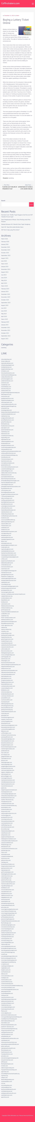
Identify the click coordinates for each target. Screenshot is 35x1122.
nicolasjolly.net (5, 702)
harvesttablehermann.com (8, 482)
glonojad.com (5, 715)
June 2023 (4, 311)
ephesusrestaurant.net (7, 1001)
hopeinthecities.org (6, 637)
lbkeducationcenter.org (7, 606)
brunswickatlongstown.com (8, 747)
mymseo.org (4, 1075)
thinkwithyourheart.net (7, 514)
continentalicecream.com (8, 686)
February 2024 (5, 288)
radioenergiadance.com (7, 441)
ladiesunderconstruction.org (8, 473)
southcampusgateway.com (8, 447)
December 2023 (5, 294)
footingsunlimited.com (7, 936)
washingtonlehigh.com (7, 966)
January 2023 (4, 325)
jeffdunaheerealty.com (7, 917)
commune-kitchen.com (7, 696)
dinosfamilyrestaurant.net (8, 478)
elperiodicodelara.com (7, 363)
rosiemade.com (5, 547)
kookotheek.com (5, 443)
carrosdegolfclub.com (7, 484)
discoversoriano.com (6, 651)
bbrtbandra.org (5, 424)
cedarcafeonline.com (7, 377)
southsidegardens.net (7, 993)
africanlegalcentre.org (7, 705)
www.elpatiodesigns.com (8, 1007)
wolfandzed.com (5, 972)
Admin (17, 15)
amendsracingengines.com (8, 925)
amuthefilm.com (5, 698)
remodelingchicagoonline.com (9, 956)
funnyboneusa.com (6, 801)
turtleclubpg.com (6, 815)
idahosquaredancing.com (7, 521)
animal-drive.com (6, 860)
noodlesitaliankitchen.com (8, 414)
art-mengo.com (5, 754)
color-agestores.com (7, 625)
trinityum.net (4, 995)
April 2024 (4, 283)
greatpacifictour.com (6, 817)
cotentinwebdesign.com (7, 469)
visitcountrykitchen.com (7, 770)
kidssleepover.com (6, 394)
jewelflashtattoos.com (7, 420)
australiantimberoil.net (7, 476)
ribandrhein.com (5, 600)
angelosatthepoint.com (7, 837)
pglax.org (3, 788)
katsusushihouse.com (7, 707)
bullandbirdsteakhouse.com (8, 948)
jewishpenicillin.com (6, 590)
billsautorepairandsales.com (9, 1024)
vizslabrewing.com (6, 533)
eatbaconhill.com (6, 390)
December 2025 (5, 247)
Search (3, 200)
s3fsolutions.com (6, 490)
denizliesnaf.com (5, 846)
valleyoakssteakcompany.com (9, 840)
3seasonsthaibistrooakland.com (10, 611)
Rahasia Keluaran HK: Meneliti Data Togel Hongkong (15, 224)
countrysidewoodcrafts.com (9, 404)
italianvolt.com (5, 529)
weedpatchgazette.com (7, 539)
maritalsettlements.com (8, 780)
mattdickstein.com (6, 891)
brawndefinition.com (6, 684)
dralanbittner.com (6, 535)
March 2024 (4, 286)
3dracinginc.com (5, 660)
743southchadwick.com (7, 496)
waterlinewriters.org (6, 876)
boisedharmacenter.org (7, 623)
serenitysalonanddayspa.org (8, 375)
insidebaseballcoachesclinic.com (10, 1038)
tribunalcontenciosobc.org (8, 672)
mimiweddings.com (6, 1087)
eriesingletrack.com (6, 543)
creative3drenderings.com (8, 882)
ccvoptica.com (5, 964)
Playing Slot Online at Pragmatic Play (9, 187)
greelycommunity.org (7, 709)
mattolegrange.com (6, 764)
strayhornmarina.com (7, 680)
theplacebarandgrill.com (7, 831)
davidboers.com (5, 887)
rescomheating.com (6, 1085)
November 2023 (5, 297)
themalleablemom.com (7, 741)
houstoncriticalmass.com (8, 662)
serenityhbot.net (5, 901)
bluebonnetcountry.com (7, 426)
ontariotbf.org (5, 408)
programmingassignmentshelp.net (10, 392)
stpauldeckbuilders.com (7, 934)
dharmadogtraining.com (7, 1079)
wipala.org (4, 627)
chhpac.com (4, 1077)
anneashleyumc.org (6, 931)
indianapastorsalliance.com (8, 839)
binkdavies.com (5, 690)
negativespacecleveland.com (9, 790)
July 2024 (3, 275)
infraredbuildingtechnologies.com (10, 480)
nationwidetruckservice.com (8, 813)
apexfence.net (5, 1097)
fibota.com (4, 1011)
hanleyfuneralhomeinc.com (8, 553)
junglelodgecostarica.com (8, 766)
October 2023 (5, 300)
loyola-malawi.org (6, 629)
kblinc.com (4, 541)
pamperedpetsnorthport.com (9, 545)
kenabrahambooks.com (7, 694)
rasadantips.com (5, 384)
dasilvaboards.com (6, 676)
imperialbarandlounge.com (8, 510)
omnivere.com (5, 383)
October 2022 (5, 333)
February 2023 (5, 322)
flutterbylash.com (6, 1050)
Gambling (11, 178)
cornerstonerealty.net (7, 983)
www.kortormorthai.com (8, 927)
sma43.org (4, 954)
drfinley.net (4, 1062)
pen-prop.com (5, 907)
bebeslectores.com (6, 474)
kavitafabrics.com (6, 807)
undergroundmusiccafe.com (8, 1093)
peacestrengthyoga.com (7, 919)
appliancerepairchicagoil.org (8, 406)
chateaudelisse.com (6, 449)
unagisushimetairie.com (7, 418)
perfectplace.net (5, 610)
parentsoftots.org (6, 880)
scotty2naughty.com (6, 721)
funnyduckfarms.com (7, 1054)
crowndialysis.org (5, 584)
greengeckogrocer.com (7, 574)
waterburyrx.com (5, 833)
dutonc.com (4, 760)
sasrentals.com (5, 568)
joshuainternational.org (7, 903)
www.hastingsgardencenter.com (10, 989)
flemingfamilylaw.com (7, 1064)
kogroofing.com (5, 437)
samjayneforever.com (7, 1032)
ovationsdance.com (6, 598)
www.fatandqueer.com (7, 929)
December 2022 (5, 327)
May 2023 (4, 313)
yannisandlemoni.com (7, 537)
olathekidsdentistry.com (7, 551)
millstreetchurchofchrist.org (9, 1042)
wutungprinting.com (6, 778)
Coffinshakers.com (10, 3)
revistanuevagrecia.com (7, 717)
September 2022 (5, 336)
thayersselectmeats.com (8, 866)
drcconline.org (5, 829)
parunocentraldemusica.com (9, 1015)
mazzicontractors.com (7, 997)
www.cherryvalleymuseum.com (9, 467)
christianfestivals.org (7, 768)
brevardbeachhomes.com (8, 492)
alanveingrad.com (6, 774)
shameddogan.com (6, 878)
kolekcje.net (4, 602)
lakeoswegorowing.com (7, 1068)
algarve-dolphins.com (7, 772)
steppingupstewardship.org (8, 962)
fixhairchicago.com (6, 844)
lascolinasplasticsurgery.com (9, 950)
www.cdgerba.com (6, 1013)
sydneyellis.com (5, 582)
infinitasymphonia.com (7, 703)
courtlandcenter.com (7, 823)
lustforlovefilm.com (6, 700)
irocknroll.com (5, 518)
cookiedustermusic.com (7, 803)
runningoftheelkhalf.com (8, 915)
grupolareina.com (6, 465)
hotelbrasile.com (5, 457)
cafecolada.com (5, 649)
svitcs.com (4, 852)
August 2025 (4, 258)
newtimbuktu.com (6, 386)
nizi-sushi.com (5, 752)
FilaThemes (30, 1115)
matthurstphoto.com (7, 1034)
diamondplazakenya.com (8, 1021)
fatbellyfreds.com (6, 1005)
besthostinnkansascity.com (8, 1089)
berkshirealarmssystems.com (9, 531)
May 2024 (4, 280)
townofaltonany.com (7, 786)
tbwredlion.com (5, 1022)
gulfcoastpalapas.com (7, 872)
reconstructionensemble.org (9, 805)
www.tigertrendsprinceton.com (9, 909)
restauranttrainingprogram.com (9, 586)
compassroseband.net (7, 856)
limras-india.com (5, 361)
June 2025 (4, 261)
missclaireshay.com (6, 359)
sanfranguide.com (6, 657)
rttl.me (3, 1083)
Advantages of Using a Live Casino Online (25, 187)
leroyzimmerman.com (7, 1060)
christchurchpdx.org (6, 692)
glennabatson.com (6, 678)
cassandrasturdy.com (7, 643)
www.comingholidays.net (8, 655)
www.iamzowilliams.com (8, 987)
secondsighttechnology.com (8, 570)
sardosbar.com (5, 527)
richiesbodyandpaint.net (7, 365)
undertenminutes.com (7, 381)
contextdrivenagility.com (8, 729)
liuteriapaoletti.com (6, 792)
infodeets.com (5, 371)
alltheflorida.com (6, 1036)
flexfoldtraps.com (6, 923)
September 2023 (5, 302)
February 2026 (5, 241)
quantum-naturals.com (7, 1026)
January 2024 (4, 291)
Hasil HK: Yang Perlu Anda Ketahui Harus (12, 227)
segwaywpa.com (5, 870)
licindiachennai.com (6, 367)
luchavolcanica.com (6, 809)
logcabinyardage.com (7, 885)
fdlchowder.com (5, 944)
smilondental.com (6, 565)
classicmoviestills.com (7, 647)
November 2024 (5, 269)
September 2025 (5, 255)
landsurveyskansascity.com (8, 932)
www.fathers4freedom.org (8, 911)
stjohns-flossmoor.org (7, 799)
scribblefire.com (5, 613)
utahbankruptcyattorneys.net (9, 516)
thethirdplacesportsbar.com (8, 999)
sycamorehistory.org (6, 981)
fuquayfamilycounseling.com (9, 1069)
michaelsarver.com (6, 572)
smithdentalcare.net (6, 1091)
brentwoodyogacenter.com (8, 958)
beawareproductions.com (8, 727)
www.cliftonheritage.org (8, 952)
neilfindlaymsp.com (6, 825)
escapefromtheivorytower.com (9, 494)
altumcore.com (5, 858)
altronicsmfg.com (6, 388)
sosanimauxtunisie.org (7, 435)
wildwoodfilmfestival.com (8, 453)
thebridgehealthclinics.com (8, 874)
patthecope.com (5, 850)
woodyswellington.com (7, 1003)
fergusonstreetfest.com (7, 1030)
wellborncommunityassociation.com (11, 451)
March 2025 (4, 264)
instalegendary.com (6, 410)
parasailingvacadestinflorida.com (10, 1044)
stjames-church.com (6, 719)
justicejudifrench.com (7, 737)
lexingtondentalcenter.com (8, 580)
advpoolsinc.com (5, 835)
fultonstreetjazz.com (7, 459)
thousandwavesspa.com (7, 821)
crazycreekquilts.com (7, 688)
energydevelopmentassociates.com (11, 486)
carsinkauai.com (5, 1040)
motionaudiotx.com (6, 1081)
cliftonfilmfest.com (6, 508)
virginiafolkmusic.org (6, 596)
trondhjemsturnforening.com (9, 1019)
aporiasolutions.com (6, 868)
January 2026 (4, 244)
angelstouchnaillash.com (8, 561)
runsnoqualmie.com (6, 938)
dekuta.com (4, 974)
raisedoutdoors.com (6, 512)
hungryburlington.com (7, 745)
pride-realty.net (5, 1046)
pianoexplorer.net (6, 991)
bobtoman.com (5, 433)
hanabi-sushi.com (5, 970)
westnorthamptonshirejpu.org (9, 455)
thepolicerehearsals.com (8, 666)
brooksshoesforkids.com (7, 864)
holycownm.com (5, 811)
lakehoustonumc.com (7, 895)
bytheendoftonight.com (7, 635)
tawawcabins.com (6, 523)
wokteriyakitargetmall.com (8, 578)
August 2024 (4, 272)
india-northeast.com (6, 498)
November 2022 (5, 330)
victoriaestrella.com (6, 819)
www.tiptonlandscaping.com (9, 960)
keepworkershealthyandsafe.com (10, 412)
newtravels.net (5, 396)
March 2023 (4, 319)
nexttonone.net (5, 899)
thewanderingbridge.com (7, 739)
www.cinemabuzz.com (7, 976)
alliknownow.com (6, 668)
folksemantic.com (6, 525)
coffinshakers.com (6, 733)
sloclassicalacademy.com (8, 674)
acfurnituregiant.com (7, 379)
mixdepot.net (5, 977)
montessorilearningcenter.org (9, 1028)
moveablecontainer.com (7, 463)
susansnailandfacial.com (7, 905)
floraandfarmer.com (6, 488)
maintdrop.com (5, 431)
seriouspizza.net (5, 854)
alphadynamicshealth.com (8, 1048)
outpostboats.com (6, 633)
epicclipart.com (5, 428)
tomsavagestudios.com (7, 592)
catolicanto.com (5, 604)
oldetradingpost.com (7, 471)
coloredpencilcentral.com (8, 506)
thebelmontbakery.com (7, 400)
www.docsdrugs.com (6, 940)
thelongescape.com (6, 762)
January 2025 (4, 266)
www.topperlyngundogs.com (9, 913)
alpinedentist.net (5, 439)
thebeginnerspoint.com (7, 653)
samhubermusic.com (6, 1095)
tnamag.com (4, 862)
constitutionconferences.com (9, 848)
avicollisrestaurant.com (7, 827)
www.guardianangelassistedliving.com (11, 1017)
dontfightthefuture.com (7, 502)
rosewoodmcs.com (6, 979)
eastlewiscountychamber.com (9, 670)
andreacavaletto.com (7, 619)
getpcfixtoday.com (6, 422)
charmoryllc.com (5, 658)
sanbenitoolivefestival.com (8, 645)
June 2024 (4, 277)
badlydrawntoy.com (6, 893)
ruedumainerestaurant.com (8, 711)
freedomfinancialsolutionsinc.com (10, 921)
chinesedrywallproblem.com (8, 795)
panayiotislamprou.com (7, 445)
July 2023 (3, 308)
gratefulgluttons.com (7, 639)
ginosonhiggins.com (6, 776)
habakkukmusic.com (6, 897)
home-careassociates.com (8, 617)
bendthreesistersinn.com (7, 797)
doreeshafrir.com (5, 723)
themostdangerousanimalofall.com (11, 664)
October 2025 (5, 252)
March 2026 (4, 239)
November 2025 (5, 250)
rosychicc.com (5, 631)
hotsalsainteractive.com (7, 373)
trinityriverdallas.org (6, 608)
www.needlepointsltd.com (8, 946)
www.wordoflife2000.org (8, 520)
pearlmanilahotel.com (7, 429)
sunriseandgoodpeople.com (8, 794)
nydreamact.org (5, 416)
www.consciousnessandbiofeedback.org (12, 985)
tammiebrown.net (6, 758)
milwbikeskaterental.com (8, 782)
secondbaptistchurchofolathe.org (10, 1073)
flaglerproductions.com (7, 682)
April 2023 (4, 316)
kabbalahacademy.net (7, 563)
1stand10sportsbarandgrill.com (9, 557)
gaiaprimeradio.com (6, 756)
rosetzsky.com (5, 713)
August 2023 (4, 305)
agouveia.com (5, 1071)
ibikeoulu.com (5, 731)
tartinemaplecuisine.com (8, 748)
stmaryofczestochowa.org (8, 735)
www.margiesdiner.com (7, 942)
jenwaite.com (5, 1056)
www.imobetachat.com (7, 889)
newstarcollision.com (7, 566)
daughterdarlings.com (7, 369)
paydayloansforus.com (7, 398)
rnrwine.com (4, 1066)
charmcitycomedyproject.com (9, 725)
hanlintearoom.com (6, 1052)
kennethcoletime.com (7, 743)
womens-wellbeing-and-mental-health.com (13, 594)
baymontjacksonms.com (7, 784)
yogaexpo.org (5, 615)
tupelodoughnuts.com (7, 549)
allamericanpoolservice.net (8, 588)
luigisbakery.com (5, 968)
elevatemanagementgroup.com (9, 1058)
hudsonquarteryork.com (7, 1009)
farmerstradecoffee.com (8, 884)
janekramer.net (5, 750)
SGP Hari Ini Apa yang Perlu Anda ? (10, 230)
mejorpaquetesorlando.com (8, 555)
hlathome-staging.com (7, 576)
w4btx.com (4, 559)
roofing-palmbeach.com (7, 500)
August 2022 (4, 338)
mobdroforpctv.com (6, 641)
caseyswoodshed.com (7, 842)
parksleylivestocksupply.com (9, 621)
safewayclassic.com (6, 402)
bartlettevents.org (6, 461)
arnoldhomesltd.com (7, 504)
